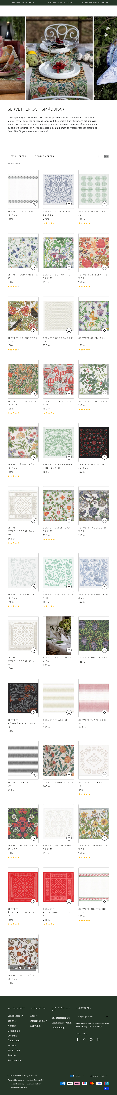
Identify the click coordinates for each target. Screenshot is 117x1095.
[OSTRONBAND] (23, 189)
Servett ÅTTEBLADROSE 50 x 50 (21, 531)
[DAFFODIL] (93, 823)
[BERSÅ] (93, 189)
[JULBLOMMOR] (23, 823)
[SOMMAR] (23, 252)
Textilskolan (14, 1050)
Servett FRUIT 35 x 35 (58, 782)
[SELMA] (93, 316)
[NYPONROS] (58, 572)
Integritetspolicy (38, 1021)
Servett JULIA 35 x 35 (93, 401)
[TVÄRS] (58, 698)
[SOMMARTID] (58, 252)
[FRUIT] (58, 760)
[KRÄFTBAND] (93, 887)
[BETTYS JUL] (93, 442)
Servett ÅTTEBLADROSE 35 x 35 (21, 661)
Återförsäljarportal (61, 1022)
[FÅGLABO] (93, 505)
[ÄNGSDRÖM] (23, 442)
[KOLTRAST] (23, 316)
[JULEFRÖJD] (58, 505)
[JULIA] (93, 379)
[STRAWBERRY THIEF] (58, 442)
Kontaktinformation (19, 1088)
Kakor (33, 1015)
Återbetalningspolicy (35, 1080)
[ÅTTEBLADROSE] (23, 505)
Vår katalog (58, 1027)
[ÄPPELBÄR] (93, 252)
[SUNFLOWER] (58, 189)
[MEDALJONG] (58, 823)
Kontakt (12, 1025)
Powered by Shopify (16, 1080)
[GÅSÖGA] (58, 316)
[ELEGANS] (93, 760)
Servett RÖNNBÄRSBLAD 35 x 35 (22, 723)
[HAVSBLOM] (93, 572)
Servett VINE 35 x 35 (92, 657)
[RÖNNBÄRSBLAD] (23, 698)
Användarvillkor (34, 1084)
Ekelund (18, 1076)
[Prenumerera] (107, 1016)
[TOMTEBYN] (58, 379)
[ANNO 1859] (58, 635)
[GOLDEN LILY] (23, 379)
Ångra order (14, 1040)
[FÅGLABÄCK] (23, 953)
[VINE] (93, 635)
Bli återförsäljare (61, 1017)
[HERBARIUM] (23, 572)
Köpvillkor (35, 1025)
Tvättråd (12, 1045)
